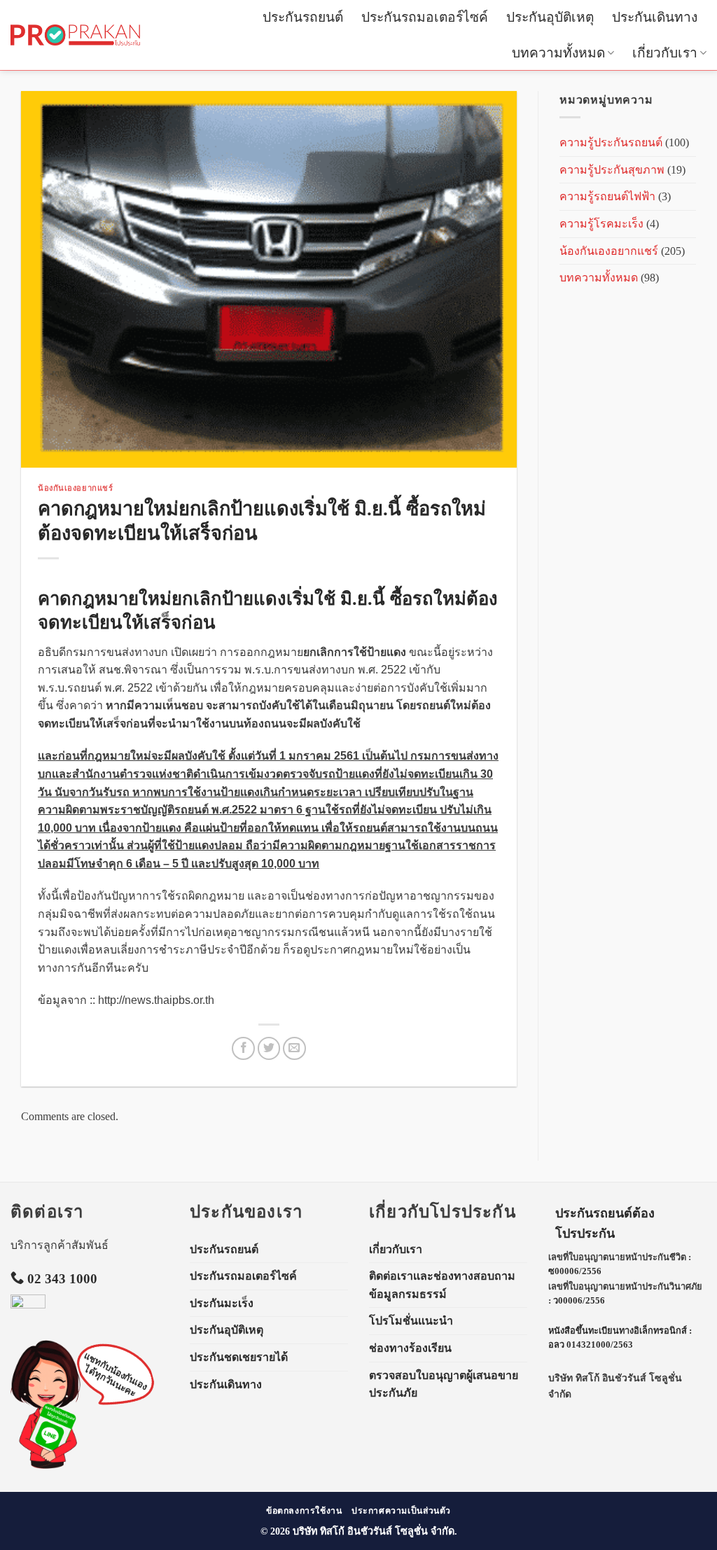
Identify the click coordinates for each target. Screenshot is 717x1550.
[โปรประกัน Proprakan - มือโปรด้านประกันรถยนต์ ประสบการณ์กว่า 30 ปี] (75, 35)
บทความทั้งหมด (558, 53)
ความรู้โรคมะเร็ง (601, 224)
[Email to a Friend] (294, 1048)
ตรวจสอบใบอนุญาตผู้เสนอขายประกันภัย (443, 1384)
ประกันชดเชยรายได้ (239, 1357)
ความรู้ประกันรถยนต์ (610, 142)
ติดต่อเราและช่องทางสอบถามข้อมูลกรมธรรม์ (442, 1285)
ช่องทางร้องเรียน (410, 1348)
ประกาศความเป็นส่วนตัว (401, 1511)
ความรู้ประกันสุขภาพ (611, 170)
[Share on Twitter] (269, 1048)
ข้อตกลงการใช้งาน (304, 1511)
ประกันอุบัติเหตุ (550, 17)
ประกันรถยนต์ (303, 17)
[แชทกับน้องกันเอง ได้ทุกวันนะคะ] (46, 1404)
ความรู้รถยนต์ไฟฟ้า (607, 196)
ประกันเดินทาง (654, 17)
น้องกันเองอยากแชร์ (75, 488)
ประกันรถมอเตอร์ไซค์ (424, 17)
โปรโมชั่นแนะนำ (411, 1321)
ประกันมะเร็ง (221, 1303)
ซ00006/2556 (574, 1271)
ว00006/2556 (579, 1301)
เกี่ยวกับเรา (664, 53)
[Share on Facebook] (243, 1048)
